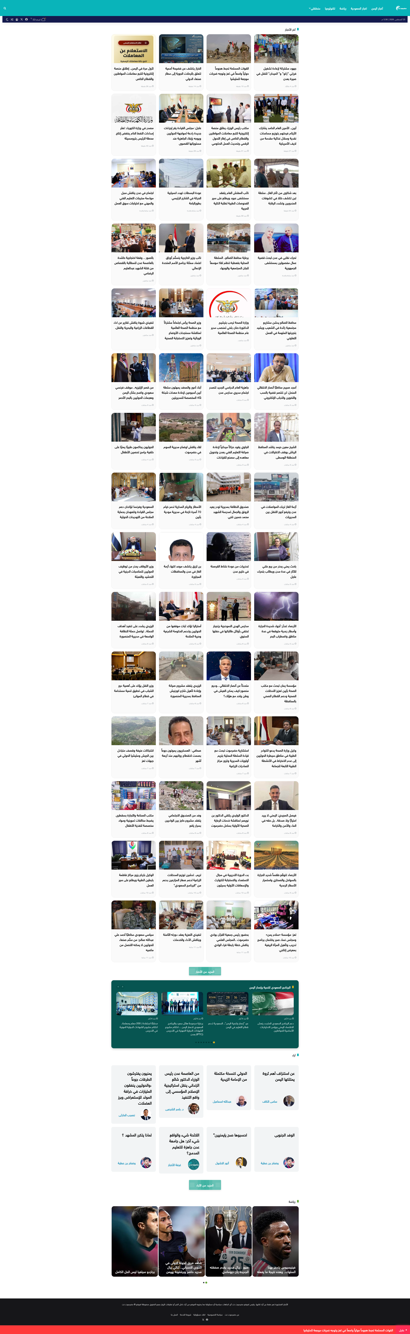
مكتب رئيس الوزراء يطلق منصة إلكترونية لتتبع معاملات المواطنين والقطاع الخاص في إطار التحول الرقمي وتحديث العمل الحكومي (229, 135)
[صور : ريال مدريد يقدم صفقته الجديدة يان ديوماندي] (228, 1241)
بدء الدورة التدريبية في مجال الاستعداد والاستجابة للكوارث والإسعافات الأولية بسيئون (232, 879)
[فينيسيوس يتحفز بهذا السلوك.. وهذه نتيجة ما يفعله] (275, 1241)
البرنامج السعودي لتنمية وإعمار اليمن (270, 986)
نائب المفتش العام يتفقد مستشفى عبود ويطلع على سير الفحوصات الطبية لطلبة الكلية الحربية (230, 200)
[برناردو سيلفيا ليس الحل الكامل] (135, 1241)
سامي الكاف (269, 1101)
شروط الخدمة (185, 1314)
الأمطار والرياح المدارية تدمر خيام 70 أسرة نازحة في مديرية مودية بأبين (182, 511)
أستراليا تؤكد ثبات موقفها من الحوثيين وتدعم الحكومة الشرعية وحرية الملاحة (182, 630)
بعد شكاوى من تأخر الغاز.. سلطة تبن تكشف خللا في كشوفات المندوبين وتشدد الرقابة (277, 197)
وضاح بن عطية (270, 1163)
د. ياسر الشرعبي (174, 1109)
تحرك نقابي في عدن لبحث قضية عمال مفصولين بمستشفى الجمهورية (277, 262)
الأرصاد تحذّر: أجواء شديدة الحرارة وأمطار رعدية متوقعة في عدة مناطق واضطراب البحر (277, 630)
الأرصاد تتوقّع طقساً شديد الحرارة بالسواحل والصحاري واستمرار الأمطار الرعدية (277, 879)
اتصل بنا (174, 1314)
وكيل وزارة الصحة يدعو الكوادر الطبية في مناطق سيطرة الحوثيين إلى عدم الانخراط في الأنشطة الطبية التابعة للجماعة (276, 757)
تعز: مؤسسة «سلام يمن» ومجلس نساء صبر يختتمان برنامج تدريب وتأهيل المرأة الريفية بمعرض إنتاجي (276, 942)
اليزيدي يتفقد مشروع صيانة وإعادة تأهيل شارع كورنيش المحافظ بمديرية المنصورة (185, 690)
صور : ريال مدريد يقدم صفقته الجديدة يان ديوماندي (229, 1269)
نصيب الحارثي (127, 1115)
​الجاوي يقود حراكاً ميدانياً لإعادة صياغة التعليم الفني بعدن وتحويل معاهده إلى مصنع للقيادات (229, 451)
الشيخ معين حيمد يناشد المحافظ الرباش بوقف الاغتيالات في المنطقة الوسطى (277, 451)
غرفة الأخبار (174, 1164)
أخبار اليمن (377, 7)
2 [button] (211, 1042)
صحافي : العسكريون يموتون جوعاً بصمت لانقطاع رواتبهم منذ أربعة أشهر (181, 755)
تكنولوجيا (330, 7)
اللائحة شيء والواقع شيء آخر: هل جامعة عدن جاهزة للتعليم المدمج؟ (184, 1143)
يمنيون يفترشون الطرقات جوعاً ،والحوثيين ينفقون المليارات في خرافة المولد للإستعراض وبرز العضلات (135, 1087)
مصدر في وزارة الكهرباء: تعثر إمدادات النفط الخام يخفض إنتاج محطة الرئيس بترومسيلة (135, 132)
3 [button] (208, 1042)
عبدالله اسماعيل (222, 1101)
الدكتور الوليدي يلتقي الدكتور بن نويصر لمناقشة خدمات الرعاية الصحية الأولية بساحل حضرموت (230, 820)
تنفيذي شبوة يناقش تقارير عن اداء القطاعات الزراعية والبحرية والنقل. (134, 324)
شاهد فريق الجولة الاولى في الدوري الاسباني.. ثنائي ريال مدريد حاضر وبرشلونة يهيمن (183, 1267)
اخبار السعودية (359, 7)
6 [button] (201, 1042)
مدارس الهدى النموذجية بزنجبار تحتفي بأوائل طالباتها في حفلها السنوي (231, 630)
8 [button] (196, 1042)
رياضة (343, 7)
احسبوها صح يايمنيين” (230, 1134)
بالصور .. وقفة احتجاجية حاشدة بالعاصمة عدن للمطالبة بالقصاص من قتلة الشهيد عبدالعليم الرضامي (134, 265)
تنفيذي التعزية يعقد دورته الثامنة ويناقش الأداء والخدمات (182, 937)
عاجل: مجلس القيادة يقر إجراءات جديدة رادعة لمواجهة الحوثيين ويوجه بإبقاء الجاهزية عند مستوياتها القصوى (182, 135)
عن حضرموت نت (232, 1314)
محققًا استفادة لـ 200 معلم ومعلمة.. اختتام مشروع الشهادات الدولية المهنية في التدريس (139, 1026)
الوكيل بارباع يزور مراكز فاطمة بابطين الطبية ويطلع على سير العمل (136, 879)
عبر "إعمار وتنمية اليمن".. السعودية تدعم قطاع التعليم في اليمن (228, 1025)
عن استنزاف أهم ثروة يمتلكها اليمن (279, 1075)
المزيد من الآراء (205, 1184)
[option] (273, 1012)
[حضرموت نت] (401, 8)
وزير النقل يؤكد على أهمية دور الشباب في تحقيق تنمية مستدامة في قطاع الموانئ (134, 690)
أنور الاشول (222, 1163)
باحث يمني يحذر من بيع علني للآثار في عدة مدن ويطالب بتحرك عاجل (276, 571)
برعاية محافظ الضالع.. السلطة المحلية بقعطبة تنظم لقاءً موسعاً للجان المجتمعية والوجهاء (229, 262)
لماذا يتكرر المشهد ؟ (137, 1134)
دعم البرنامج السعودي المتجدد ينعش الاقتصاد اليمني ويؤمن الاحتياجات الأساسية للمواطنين (276, 1026)
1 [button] (214, 1042)
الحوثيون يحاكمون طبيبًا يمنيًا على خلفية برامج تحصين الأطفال (134, 449)
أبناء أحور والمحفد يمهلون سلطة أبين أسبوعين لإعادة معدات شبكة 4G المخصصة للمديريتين (181, 392)
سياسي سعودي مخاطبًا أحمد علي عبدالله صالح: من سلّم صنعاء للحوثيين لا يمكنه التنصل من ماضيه (134, 942)
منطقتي (315, 7)
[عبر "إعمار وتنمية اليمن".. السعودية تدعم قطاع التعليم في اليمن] (227, 1003)
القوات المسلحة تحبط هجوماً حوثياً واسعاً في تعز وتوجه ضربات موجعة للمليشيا (229, 73)
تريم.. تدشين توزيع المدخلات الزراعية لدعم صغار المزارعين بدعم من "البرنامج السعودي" (181, 879)
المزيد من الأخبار (205, 971)
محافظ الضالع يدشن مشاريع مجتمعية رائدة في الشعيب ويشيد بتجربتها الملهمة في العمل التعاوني (276, 329)
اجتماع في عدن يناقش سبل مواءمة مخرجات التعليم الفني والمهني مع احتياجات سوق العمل (134, 197)
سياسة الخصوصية (215, 1314)
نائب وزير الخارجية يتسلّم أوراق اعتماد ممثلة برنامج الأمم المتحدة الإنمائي (181, 262)
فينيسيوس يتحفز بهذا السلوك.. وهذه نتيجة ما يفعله (276, 1269)
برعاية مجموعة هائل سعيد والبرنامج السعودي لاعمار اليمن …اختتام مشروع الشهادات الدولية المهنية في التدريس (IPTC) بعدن (184, 1028)
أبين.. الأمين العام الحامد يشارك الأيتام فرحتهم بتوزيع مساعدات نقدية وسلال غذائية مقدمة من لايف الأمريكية (277, 135)
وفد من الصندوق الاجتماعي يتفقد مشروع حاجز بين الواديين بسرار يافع (183, 820)
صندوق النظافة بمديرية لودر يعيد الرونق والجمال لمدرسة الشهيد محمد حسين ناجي (229, 511)
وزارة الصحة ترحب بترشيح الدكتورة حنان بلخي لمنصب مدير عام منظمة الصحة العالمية (230, 327)
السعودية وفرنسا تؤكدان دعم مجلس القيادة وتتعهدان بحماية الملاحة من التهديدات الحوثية (136, 511)
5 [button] (203, 1042)
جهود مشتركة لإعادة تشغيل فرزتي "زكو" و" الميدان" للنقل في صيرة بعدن (276, 73)
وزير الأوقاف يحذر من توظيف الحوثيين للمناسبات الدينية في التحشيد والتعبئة (136, 571)
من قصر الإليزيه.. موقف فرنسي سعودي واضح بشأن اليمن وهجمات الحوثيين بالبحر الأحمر (134, 392)
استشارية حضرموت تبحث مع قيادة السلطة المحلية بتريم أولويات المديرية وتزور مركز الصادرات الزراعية (231, 757)
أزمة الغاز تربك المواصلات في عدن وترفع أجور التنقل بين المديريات (278, 511)
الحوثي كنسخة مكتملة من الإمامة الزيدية (230, 1075)
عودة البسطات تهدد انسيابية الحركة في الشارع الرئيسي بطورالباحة (184, 197)
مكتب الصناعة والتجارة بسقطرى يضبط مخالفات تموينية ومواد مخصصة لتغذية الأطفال (135, 820)
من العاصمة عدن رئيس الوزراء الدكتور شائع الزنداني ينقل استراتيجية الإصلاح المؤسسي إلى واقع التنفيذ (181, 1084)
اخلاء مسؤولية (199, 1314)
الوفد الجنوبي (285, 1134)
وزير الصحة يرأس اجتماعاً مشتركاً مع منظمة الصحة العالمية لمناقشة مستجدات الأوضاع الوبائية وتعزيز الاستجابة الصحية (182, 329)
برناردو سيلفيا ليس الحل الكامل (135, 1271)
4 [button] (206, 1042)
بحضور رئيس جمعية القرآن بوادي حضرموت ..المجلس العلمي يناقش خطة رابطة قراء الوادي (229, 939)
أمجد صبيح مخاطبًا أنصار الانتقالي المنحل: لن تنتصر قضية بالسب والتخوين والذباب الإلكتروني (276, 392)
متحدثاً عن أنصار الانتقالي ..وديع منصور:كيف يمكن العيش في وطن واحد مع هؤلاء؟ (230, 690)
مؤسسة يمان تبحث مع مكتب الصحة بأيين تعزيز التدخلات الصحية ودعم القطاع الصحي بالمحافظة (278, 693)
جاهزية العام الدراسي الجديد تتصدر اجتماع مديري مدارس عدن (229, 389)
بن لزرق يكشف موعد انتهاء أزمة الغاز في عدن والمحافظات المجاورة (182, 571)
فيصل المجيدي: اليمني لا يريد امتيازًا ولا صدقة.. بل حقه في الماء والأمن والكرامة (279, 820)
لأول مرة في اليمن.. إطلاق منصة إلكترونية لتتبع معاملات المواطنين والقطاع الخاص (134, 73)
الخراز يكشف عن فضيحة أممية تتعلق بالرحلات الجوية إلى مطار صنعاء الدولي (183, 73)
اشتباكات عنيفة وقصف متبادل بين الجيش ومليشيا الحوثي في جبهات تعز (135, 755)
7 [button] (198, 1042)
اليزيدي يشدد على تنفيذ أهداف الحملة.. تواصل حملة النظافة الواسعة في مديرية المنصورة (136, 630)
